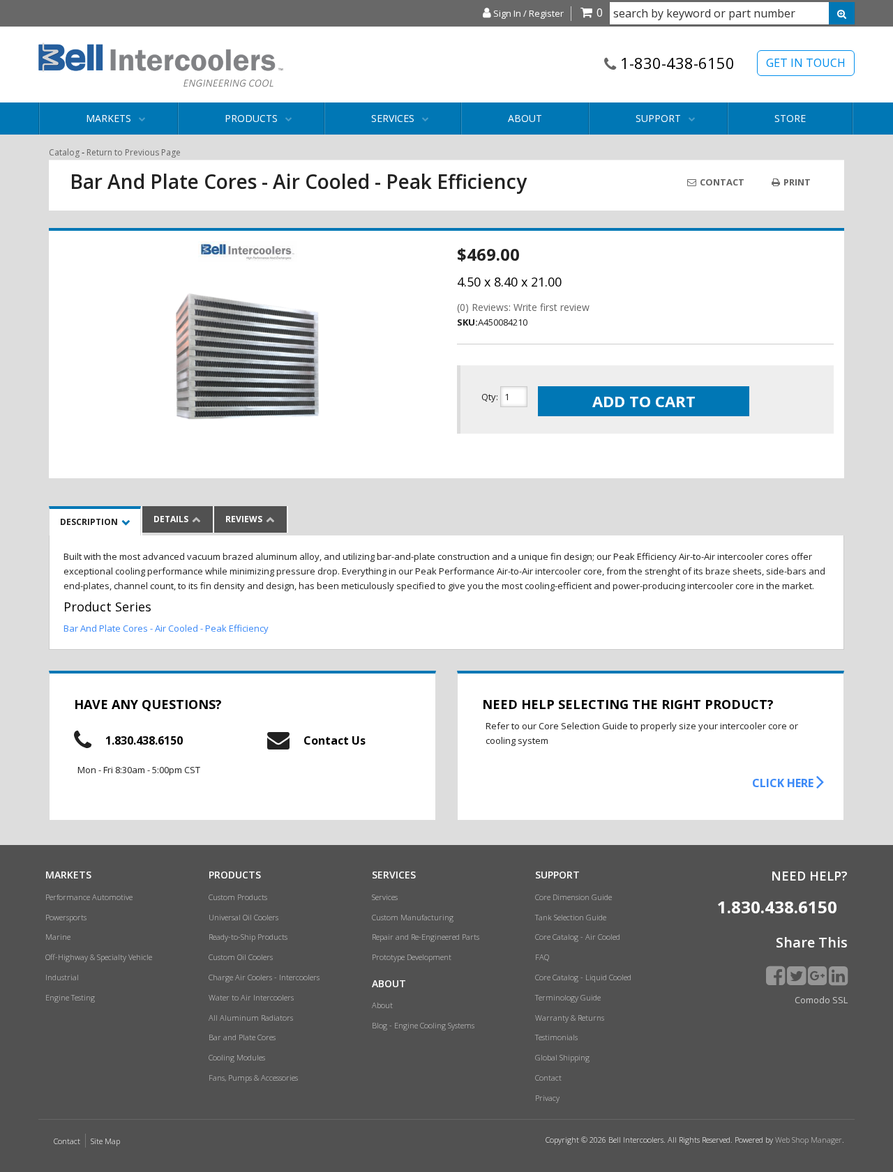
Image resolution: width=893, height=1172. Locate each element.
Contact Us (334, 740)
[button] (732, 13)
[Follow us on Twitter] (796, 975)
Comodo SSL (821, 1000)
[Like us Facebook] (775, 975)
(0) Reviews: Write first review (523, 307)
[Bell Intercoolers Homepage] (160, 65)
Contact (721, 182)
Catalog (64, 152)
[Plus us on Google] (817, 975)
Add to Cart (644, 400)
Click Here (784, 783)
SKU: (467, 322)
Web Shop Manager (808, 1139)
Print (796, 182)
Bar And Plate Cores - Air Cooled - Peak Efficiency (166, 628)
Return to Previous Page (134, 152)
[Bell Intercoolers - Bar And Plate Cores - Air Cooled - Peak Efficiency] (247, 251)
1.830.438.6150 (144, 740)
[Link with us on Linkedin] (838, 975)
